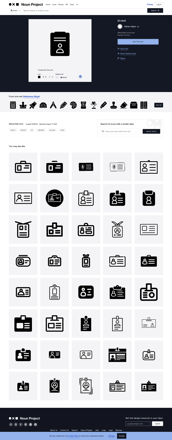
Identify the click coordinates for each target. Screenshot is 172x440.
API (66, 4)
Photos (61, 4)
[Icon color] (39, 77)
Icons (54, 4)
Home (48, 4)
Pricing (150, 4)
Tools (72, 4)
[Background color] (56, 77)
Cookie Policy (73, 436)
